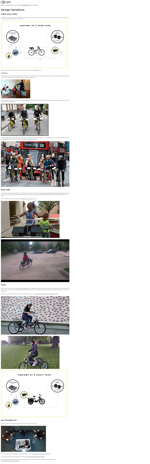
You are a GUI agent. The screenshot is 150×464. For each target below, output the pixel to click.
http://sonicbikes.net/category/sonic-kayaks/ (36, 456)
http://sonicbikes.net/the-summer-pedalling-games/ (45, 293)
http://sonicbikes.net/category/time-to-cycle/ (41, 453)
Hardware (2, 5)
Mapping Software (9, 5)
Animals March (6, 139)
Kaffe (53, 193)
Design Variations (25, 5)
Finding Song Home (25, 198)
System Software (17, 5)
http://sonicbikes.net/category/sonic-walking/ (10, 460)
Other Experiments (34, 5)
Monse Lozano (59, 193)
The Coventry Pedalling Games (21, 288)
